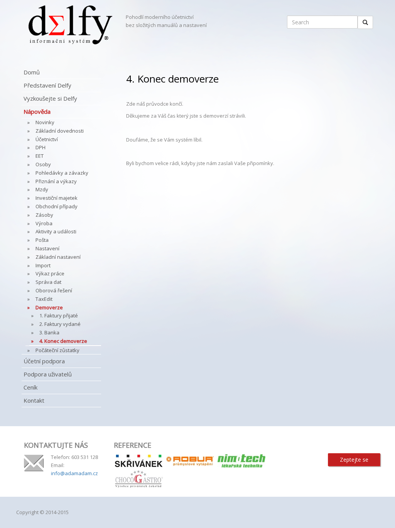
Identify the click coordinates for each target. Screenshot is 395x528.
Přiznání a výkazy (56, 181)
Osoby (43, 164)
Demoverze (49, 307)
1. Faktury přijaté (58, 315)
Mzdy (41, 189)
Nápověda (37, 111)
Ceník (30, 387)
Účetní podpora (44, 361)
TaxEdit (43, 298)
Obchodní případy (56, 206)
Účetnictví (46, 139)
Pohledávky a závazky (61, 172)
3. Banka (49, 332)
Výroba (43, 223)
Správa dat (48, 281)
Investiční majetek (56, 197)
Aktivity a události (55, 231)
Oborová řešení (53, 290)
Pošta (42, 239)
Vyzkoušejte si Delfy (50, 98)
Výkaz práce (49, 273)
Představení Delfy (47, 85)
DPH (40, 147)
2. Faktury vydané (60, 324)
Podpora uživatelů (48, 374)
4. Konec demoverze (63, 340)
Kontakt (34, 400)
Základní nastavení (58, 256)
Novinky (44, 122)
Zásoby (44, 214)
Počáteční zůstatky (57, 350)
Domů (32, 72)
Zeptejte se (354, 459)
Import (43, 265)
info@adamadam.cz (74, 473)
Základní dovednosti (59, 130)
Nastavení (47, 248)
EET (39, 155)
